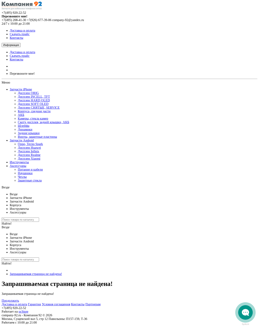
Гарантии (34, 304)
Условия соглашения (56, 304)
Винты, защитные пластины (37, 136)
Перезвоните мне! (22, 73)
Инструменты (19, 162)
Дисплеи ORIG (28, 93)
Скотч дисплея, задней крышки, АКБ (43, 122)
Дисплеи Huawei (29, 147)
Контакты (16, 37)
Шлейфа (23, 125)
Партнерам (93, 304)
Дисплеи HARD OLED (34, 100)
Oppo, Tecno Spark (30, 144)
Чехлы (22, 176)
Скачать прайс (20, 34)
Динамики (25, 129)
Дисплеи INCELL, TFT (34, 96)
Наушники (25, 173)
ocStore (23, 311)
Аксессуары (18, 166)
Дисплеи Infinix (28, 151)
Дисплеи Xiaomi (29, 158)
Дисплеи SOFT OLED (33, 104)
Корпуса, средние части (34, 111)
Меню (6, 82)
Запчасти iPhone (21, 89)
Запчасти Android (22, 140)
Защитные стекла (30, 180)
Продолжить (10, 300)
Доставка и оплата (22, 30)
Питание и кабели (30, 169)
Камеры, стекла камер (33, 118)
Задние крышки (29, 133)
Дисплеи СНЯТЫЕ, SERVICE (39, 107)
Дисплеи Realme (29, 155)
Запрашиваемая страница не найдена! (36, 274)
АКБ (21, 115)
